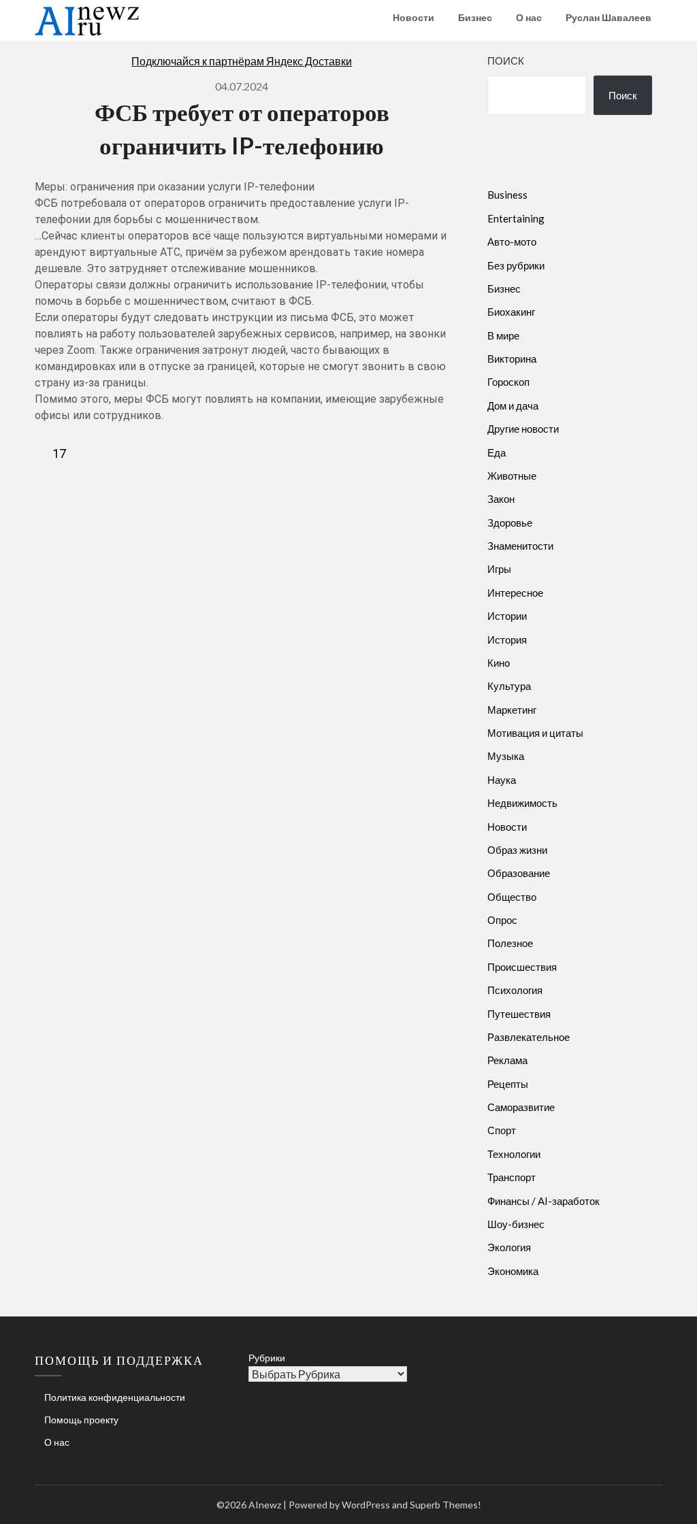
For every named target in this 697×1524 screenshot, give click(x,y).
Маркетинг (511, 709)
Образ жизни (517, 850)
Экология (509, 1247)
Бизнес (475, 17)
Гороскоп (508, 382)
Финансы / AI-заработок (543, 1201)
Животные (511, 475)
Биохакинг (511, 311)
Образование (518, 873)
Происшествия (522, 967)
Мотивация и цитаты (535, 733)
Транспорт (511, 1177)
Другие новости (523, 429)
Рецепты (507, 1084)
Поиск (505, 60)
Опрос (502, 920)
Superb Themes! (445, 1504)
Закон (501, 499)
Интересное (515, 592)
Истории (507, 616)
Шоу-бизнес (516, 1224)
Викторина (511, 358)
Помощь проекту (81, 1419)
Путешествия (519, 1014)
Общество (511, 897)
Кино (498, 663)
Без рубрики (516, 265)
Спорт (501, 1130)
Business (507, 194)
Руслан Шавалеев (608, 17)
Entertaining (516, 218)
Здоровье (509, 522)
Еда (496, 452)
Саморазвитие (521, 1107)
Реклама (507, 1060)
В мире (503, 335)
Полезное (510, 943)
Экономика (512, 1271)
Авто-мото (511, 241)
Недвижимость (522, 803)
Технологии (513, 1154)
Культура (509, 686)
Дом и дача (512, 405)
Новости (413, 17)
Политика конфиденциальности (114, 1397)
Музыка (505, 756)
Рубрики (266, 1357)
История (507, 639)
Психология (514, 990)
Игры (499, 569)
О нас (529, 17)
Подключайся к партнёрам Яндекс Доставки (241, 60)
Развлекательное (528, 1037)
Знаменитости (520, 546)
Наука (501, 780)
